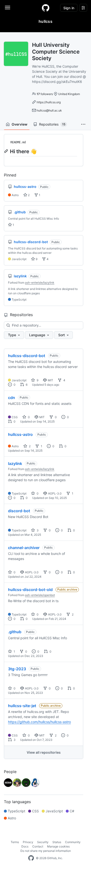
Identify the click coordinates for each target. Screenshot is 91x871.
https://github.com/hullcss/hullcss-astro (39, 722)
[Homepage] (46, 8)
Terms (15, 842)
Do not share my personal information (45, 851)
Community (73, 842)
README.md (18, 142)
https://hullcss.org (49, 102)
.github (14, 631)
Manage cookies (58, 846)
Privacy (28, 842)
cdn (11, 397)
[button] (83, 124)
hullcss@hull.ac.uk (49, 110)
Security (43, 842)
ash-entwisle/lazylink (39, 282)
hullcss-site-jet (22, 705)
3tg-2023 (17, 668)
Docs (24, 846)
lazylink (15, 463)
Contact (37, 846)
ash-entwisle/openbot (40, 595)
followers (45, 94)
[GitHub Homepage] (31, 858)
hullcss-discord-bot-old (30, 589)
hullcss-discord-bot (26, 355)
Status (56, 842)
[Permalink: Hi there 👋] (6, 151)
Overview (19, 124)
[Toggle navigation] (7, 7)
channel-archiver (24, 547)
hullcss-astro (20, 434)
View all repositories (44, 752)
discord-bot (19, 510)
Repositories (52, 124)
